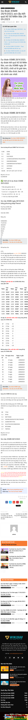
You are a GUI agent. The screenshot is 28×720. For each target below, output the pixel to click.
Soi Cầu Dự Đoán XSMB (16, 5)
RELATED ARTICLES (8, 542)
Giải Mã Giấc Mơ (5, 702)
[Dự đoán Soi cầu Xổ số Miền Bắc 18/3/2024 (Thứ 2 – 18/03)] (5, 565)
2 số (5, 174)
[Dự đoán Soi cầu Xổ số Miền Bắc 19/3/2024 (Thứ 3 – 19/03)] (5, 558)
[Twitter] (14, 657)
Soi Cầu (8, 5)
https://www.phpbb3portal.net (15, 489)
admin (3, 22)
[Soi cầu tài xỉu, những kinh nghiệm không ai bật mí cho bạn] (5, 676)
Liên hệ (16, 714)
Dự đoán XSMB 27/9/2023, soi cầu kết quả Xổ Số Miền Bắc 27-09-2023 (7, 516)
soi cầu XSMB (17, 253)
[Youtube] (22, 657)
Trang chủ (3, 5)
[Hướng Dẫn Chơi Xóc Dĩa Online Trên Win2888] (5, 683)
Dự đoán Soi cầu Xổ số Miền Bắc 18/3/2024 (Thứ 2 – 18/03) (17, 565)
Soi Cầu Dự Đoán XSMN (5, 596)
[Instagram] (9, 657)
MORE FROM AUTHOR (9, 545)
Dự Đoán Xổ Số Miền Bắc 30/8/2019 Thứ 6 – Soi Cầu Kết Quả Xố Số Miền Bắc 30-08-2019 (15, 42)
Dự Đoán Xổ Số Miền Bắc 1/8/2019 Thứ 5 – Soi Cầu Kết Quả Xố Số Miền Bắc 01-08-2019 (15, 35)
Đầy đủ (2, 174)
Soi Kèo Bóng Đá (5, 707)
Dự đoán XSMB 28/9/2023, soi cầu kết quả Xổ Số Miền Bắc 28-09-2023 (14, 140)
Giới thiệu (12, 714)
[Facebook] (5, 657)
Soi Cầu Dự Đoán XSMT (5, 587)
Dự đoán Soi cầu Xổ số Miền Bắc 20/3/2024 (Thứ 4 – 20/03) (17, 550)
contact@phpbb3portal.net (16, 653)
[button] (26, 2)
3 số (8, 174)
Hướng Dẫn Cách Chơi (14, 685)
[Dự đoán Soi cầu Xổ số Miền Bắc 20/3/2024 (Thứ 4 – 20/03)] (5, 550)
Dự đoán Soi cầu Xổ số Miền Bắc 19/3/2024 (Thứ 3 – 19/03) (17, 558)
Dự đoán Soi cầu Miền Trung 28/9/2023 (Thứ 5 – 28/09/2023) (20, 515)
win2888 (5, 466)
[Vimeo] (18, 657)
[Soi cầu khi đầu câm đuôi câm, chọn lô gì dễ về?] (5, 668)
